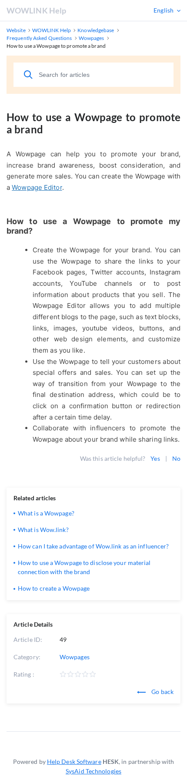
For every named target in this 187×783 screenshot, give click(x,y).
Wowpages (75, 657)
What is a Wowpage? (46, 513)
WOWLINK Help (36, 10)
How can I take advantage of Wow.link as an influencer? (93, 546)
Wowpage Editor (37, 187)
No (176, 458)
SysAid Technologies (93, 771)
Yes (155, 458)
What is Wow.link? (43, 529)
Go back (162, 691)
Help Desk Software (74, 761)
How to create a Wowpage (54, 588)
